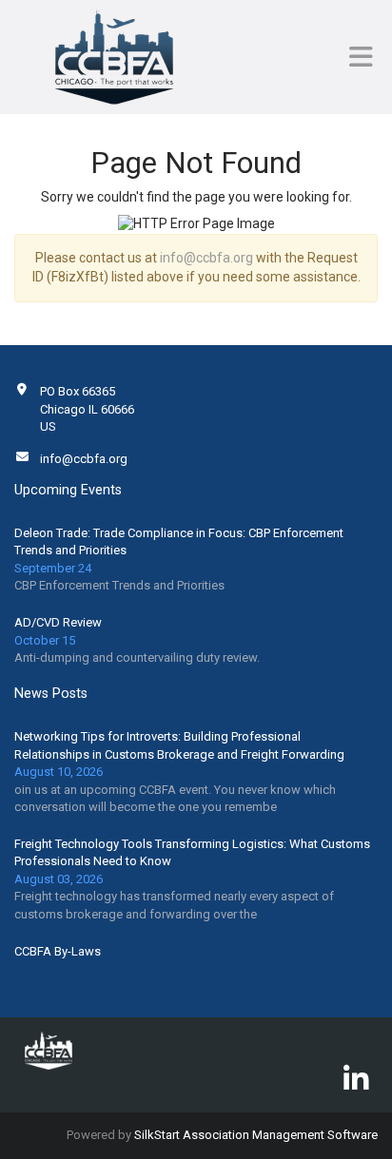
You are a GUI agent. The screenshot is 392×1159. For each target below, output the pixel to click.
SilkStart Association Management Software (256, 1135)
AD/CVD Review (58, 622)
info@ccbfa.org (206, 257)
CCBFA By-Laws (57, 951)
